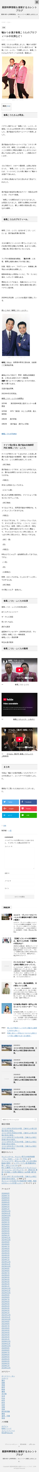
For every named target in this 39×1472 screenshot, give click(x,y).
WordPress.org (7, 1433)
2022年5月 (6, 1304)
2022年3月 (6, 1308)
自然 (3, 1405)
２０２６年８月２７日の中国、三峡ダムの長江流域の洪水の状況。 (25, 1109)
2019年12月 (6, 1368)
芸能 (4, 825)
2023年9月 (6, 1268)
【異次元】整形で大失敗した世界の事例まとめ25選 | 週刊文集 (19, 1172)
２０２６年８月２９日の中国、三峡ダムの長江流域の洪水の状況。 (25, 1079)
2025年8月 (6, 1220)
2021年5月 (6, 1330)
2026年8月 (6, 1193)
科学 (3, 1400)
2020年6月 (6, 1355)
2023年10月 (6, 1266)
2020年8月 (6, 1350)
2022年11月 (6, 1291)
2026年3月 (6, 1204)
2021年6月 (6, 1328)
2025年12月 (6, 1211)
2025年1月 (6, 1235)
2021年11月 (6, 1317)
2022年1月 (6, 1313)
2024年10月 (6, 1240)
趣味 (3, 1414)
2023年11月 (6, 1264)
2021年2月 (6, 1337)
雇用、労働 (6, 1416)
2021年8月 (6, 1324)
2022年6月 (6, 1302)
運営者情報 (23, 1444)
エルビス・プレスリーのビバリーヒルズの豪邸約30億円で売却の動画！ (25, 917)
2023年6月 (6, 1275)
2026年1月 (6, 1209)
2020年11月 (6, 1344)
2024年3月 (6, 1255)
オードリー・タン (8, 1376)
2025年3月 (6, 1231)
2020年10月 (6, 1346)
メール (8, 881)
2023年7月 (6, 1273)
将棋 (3, 1385)
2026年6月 (6, 1198)
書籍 (3, 1391)
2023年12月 (6, 1262)
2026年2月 (6, 1207)
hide (8, 106)
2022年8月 (6, 1297)
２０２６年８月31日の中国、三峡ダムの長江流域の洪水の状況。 (25, 1050)
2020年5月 (6, 1357)
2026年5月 (6, 1200)
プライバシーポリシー (11, 1444)
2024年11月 (6, 1237)
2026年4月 (6, 1202)
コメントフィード (8, 1431)
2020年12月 (6, 1341)
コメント (8, 846)
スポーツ (5, 1378)
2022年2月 (6, 1310)
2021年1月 (6, 1339)
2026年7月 (6, 1196)
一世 (10, 830)
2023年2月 (6, 1284)
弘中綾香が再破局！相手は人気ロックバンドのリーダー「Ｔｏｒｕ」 (25, 1006)
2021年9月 (6, 1321)
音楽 (3, 1418)
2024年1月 (6, 1260)
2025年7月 (6, 1222)
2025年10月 (6, 1215)
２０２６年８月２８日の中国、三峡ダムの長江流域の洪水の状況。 (25, 1094)
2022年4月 (6, 1306)
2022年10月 (6, 1293)
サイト (7, 888)
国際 (3, 1383)
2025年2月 (6, 1233)
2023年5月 (6, 1277)
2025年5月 (6, 1226)
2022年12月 (6, 1288)
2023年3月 (6, 1282)
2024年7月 (6, 1246)
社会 (3, 1398)
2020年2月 (6, 1363)
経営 (3, 1403)
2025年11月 (6, 1213)
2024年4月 (6, 1253)
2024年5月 (6, 1251)
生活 (3, 1396)
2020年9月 (6, 1348)
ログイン (5, 1426)
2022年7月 (6, 1299)
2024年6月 (6, 1249)
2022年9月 (6, 1295)
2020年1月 (6, 1366)
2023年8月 (6, 1271)
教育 (3, 1387)
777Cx (24, 1159)
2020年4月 (6, 1359)
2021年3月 (6, 1335)
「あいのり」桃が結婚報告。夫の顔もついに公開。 (25, 984)
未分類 (4, 1394)
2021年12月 (6, 1315)
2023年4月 (6, 1279)
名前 (7, 873)
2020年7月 (6, 1352)
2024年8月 (6, 1244)
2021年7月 (6, 1326)
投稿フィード (7, 1428)
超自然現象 (6, 1411)
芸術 (3, 1409)
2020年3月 (6, 1361)
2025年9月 (6, 1218)
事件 (3, 1380)
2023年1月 (6, 1286)
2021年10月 (6, 1319)
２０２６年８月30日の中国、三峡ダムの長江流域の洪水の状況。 (25, 1065)
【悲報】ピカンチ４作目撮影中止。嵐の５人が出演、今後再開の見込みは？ (25, 941)
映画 (3, 1389)
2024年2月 (6, 1257)
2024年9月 (6, 1242)
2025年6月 (6, 1224)
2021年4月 (6, 1332)
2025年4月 (6, 1229)
